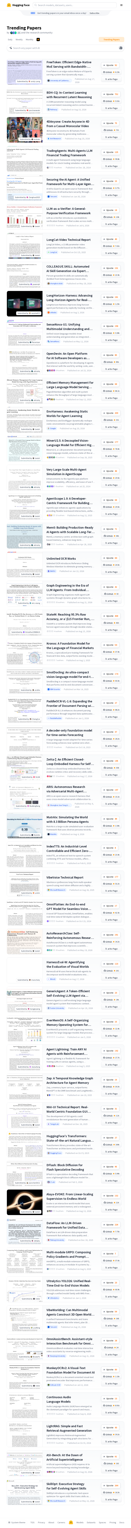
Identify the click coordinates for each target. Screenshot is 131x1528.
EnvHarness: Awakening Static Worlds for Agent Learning (67, 413)
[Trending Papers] (38, 39)
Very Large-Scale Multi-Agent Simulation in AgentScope (66, 471)
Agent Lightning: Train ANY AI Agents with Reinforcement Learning (66, 1051)
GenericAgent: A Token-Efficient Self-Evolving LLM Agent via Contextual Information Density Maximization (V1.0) (68, 993)
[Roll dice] (121, 48)
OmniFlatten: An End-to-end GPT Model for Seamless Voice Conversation (67, 906)
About (51, 1522)
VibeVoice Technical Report (64, 877)
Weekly (19, 39)
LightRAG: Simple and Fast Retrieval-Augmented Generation (69, 1428)
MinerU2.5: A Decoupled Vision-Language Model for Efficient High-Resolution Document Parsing (70, 442)
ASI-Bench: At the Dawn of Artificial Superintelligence (64, 1457)
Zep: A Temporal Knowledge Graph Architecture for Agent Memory (69, 1080)
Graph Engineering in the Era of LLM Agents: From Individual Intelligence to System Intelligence (70, 587)
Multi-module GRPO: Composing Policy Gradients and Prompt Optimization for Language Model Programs (69, 1254)
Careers (61, 1522)
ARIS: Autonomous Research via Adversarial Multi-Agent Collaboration (65, 789)
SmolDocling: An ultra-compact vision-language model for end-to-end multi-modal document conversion (69, 674)
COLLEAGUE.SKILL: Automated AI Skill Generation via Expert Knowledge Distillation (67, 268)
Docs (121, 1522)
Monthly (29, 39)
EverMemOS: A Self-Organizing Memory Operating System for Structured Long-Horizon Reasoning (67, 1022)
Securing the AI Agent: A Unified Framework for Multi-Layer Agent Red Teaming (69, 181)
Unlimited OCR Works (61, 558)
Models (80, 1522)
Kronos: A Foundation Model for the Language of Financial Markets (70, 645)
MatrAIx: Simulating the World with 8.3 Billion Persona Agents (67, 819)
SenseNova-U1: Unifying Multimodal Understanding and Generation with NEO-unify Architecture (67, 326)
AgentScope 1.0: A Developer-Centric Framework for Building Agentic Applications (67, 500)
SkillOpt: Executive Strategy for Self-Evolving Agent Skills (66, 1486)
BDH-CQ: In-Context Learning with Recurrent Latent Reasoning (69, 94)
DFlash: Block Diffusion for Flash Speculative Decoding (65, 1167)
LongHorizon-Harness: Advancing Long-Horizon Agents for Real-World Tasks (69, 297)
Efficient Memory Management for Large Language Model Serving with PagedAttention (69, 384)
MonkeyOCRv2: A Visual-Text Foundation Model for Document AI (70, 1370)
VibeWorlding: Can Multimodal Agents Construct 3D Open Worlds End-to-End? (69, 1312)
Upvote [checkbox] (111, 65)
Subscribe (94, 13)
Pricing (113, 1522)
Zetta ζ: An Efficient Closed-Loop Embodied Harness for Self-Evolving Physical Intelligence (69, 761)
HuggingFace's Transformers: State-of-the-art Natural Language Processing (70, 1138)
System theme (18, 1522)
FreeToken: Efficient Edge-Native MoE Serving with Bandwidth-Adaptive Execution (68, 64)
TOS (33, 1522)
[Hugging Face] (71, 1522)
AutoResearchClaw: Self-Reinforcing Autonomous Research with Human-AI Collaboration (70, 935)
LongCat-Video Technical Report (68, 240)
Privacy (41, 1522)
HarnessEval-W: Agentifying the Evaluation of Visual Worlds (67, 964)
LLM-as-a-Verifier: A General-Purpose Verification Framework (68, 211)
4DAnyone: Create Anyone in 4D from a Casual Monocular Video (67, 123)
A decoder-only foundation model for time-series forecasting (69, 732)
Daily (10, 39)
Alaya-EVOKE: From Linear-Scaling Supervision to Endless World (69, 1196)
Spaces (102, 1522)
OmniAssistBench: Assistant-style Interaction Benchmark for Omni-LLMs (69, 1341)
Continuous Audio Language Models (58, 1399)
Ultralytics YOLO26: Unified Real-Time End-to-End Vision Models (68, 1283)
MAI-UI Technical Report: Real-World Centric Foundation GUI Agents (67, 1109)
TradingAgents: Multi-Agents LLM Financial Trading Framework (69, 153)
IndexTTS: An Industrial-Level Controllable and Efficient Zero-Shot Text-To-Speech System (67, 848)
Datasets (91, 1522)
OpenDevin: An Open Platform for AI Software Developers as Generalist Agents (66, 356)
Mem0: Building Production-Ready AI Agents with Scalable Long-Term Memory (70, 529)
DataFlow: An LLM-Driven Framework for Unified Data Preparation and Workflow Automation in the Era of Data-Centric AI (67, 1225)
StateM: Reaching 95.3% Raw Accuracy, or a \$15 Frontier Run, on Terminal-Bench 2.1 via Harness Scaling (70, 616)
